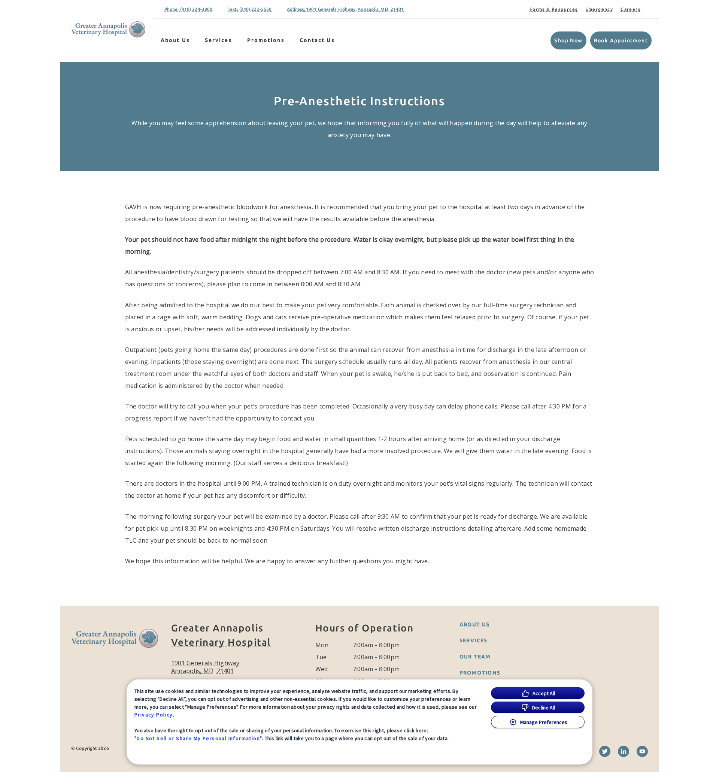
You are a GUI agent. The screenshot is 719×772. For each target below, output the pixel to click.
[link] (108, 29)
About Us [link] (474, 624)
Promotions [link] (266, 40)
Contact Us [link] (317, 40)
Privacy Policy (153, 714)
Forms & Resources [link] (554, 9)
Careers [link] (630, 9)
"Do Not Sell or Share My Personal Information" (198, 738)
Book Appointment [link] (621, 40)
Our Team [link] (475, 657)
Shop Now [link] (568, 40)
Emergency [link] (599, 9)
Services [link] (218, 40)
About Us (175, 40)
